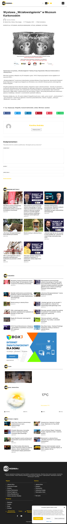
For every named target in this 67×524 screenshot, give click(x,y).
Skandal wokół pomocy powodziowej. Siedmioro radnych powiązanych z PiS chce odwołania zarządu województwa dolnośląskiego (53, 208)
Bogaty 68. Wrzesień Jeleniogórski (21, 318)
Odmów (48, 518)
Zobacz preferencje (59, 518)
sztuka (33, 25)
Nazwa (5, 166)
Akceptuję (38, 518)
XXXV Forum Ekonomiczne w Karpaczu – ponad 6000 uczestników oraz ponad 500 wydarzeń (22, 327)
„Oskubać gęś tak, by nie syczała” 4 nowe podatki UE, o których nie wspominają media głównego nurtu (51, 304)
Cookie (47, 521)
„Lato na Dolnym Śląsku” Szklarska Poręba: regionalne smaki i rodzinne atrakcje (51, 432)
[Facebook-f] (17, 516)
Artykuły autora (36, 129)
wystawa (44, 25)
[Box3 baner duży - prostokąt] (30, 361)
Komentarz (6, 148)
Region (8, 480)
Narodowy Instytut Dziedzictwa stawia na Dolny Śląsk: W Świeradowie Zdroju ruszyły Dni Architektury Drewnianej (22, 282)
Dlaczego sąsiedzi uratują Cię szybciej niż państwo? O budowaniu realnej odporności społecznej (52, 312)
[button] (64, 507)
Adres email (6, 172)
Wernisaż (38, 25)
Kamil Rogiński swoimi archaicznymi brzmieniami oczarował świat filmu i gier (21, 439)
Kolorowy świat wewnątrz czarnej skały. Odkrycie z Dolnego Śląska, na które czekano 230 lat (51, 447)
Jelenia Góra (8, 22)
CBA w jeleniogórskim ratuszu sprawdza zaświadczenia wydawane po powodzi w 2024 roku (22, 312)
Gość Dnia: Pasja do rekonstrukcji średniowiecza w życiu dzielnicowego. (20, 424)
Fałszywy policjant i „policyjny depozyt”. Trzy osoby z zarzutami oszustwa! (50, 319)
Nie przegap (18, 22)
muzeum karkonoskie (24, 25)
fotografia (14, 25)
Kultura (13, 22)
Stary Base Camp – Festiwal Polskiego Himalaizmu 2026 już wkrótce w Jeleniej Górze (52, 327)
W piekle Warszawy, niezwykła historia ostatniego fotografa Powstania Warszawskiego (20, 432)
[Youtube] (51, 3)
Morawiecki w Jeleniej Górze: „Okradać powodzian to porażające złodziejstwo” (51, 439)
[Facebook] (48, 3)
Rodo (50, 521)
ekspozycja (6, 25)
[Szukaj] (46, 3)
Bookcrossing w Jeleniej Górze (33, 233)
